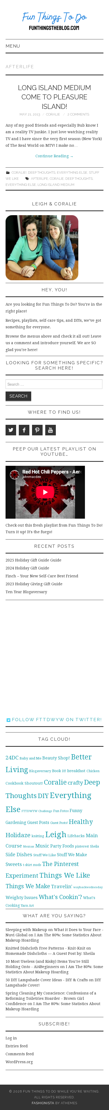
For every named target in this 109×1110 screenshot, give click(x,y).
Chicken (93, 771)
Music (42, 846)
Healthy (81, 822)
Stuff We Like (44, 855)
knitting (37, 836)
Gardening (16, 822)
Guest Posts (38, 822)
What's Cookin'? (60, 896)
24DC (12, 757)
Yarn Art (27, 906)
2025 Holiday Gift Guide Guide (33, 560)
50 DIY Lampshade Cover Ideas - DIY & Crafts (47, 980)
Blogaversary (40, 771)
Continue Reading (54, 156)
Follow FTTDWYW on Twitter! (56, 719)
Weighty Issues (22, 897)
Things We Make (28, 886)
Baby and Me (30, 758)
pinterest (82, 846)
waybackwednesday (88, 887)
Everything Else (72, 172)
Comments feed (20, 1054)
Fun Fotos (61, 811)
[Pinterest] (37, 430)
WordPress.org (19, 1062)
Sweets (14, 864)
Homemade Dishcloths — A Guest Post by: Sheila (50, 953)
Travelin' (61, 886)
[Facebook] (24, 430)
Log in (11, 1038)
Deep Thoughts (41, 172)
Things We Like (64, 875)
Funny (76, 810)
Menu (13, 46)
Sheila (94, 846)
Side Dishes (19, 854)
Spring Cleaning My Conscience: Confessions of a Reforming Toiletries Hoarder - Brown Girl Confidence (51, 998)
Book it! (59, 771)
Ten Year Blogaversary (26, 592)
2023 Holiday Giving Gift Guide (34, 584)
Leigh (55, 834)
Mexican (28, 846)
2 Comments (78, 114)
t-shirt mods (32, 865)
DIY (43, 796)
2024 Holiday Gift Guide (27, 568)
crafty (75, 783)
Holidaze (18, 835)
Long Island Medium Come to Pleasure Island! (54, 97)
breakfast (76, 770)
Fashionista (43, 1103)
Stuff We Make (72, 854)
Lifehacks (76, 836)
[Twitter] (11, 430)
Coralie (53, 114)
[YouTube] (50, 430)
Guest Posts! (59, 823)
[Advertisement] (54, 658)
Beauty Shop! (56, 758)
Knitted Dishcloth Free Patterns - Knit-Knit (45, 948)
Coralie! (19, 172)
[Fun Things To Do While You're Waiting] (55, 22)
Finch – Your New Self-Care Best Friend (42, 576)
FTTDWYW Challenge (36, 811)
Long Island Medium (56, 185)
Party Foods (62, 846)
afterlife (39, 179)
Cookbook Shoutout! (24, 783)
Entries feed (17, 1046)
